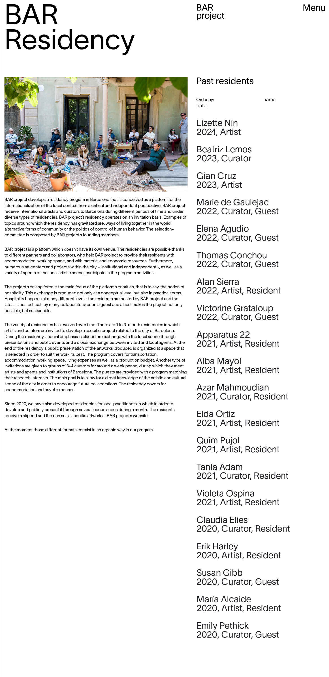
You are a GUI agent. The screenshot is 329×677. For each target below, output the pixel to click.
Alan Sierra (239, 286)
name (269, 100)
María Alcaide (239, 604)
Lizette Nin (219, 128)
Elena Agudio (238, 233)
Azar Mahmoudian (242, 392)
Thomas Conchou (238, 260)
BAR (210, 12)
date (201, 106)
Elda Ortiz (238, 419)
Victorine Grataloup (238, 313)
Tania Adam (242, 472)
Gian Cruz (219, 181)
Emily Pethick (238, 630)
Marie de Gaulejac (238, 207)
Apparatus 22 (238, 339)
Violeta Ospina (238, 498)
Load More (260, 655)
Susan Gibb (238, 577)
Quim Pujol (238, 445)
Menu (314, 8)
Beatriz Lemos (224, 154)
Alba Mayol (238, 366)
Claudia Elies (243, 525)
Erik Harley (239, 551)
